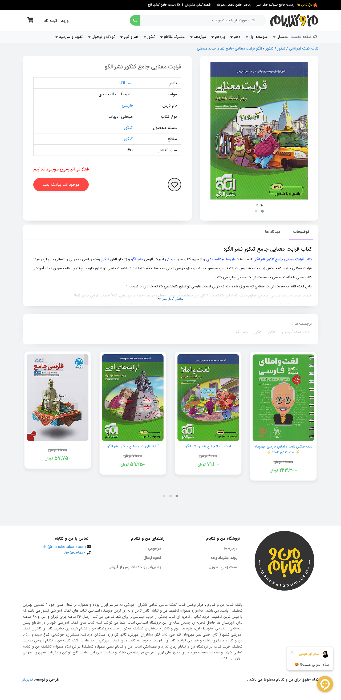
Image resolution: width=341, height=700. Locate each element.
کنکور (281, 49)
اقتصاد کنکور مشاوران (197, 5)
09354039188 (75, 553)
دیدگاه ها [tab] (272, 232)
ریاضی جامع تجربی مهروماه (233, 5)
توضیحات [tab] (301, 232)
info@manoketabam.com (63, 547)
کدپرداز (28, 680)
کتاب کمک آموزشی (303, 49)
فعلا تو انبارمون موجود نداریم (61, 169)
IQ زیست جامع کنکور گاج (164, 5)
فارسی (127, 105)
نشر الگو (126, 83)
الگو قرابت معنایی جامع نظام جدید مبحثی (229, 49)
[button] (262, 211)
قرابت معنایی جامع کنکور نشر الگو (143, 66)
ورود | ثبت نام (56, 20)
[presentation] (262, 205)
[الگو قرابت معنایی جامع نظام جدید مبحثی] (259, 131)
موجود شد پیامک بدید (61, 184)
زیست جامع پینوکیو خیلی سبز (274, 5)
